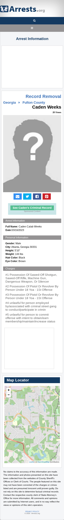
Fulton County (34, 102)
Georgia (9, 102)
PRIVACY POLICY (32, 511)
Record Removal (43, 96)
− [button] (9, 395)
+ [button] (9, 390)
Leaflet (31, 462)
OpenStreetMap (43, 462)
